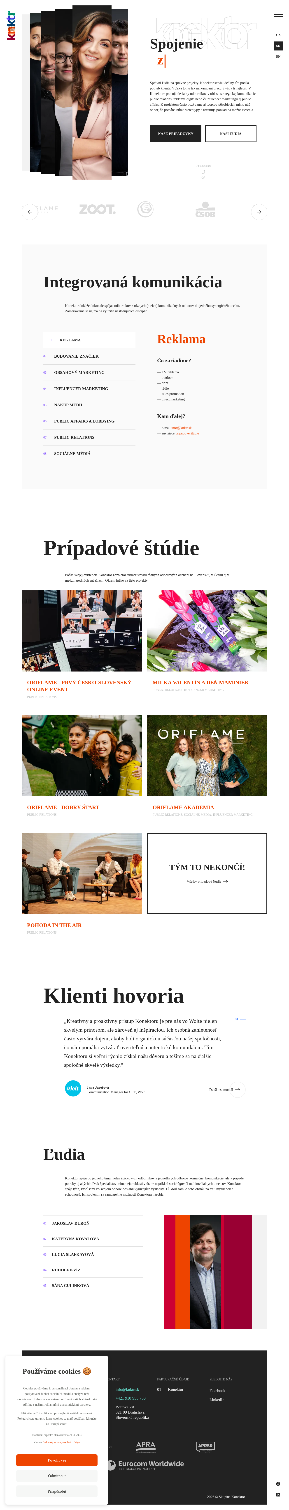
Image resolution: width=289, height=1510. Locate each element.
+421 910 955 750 (131, 1398)
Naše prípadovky (175, 134)
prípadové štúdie (187, 433)
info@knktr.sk (181, 428)
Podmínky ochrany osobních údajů (61, 1442)
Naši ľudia (231, 134)
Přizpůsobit (57, 1491)
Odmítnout (57, 1475)
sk (278, 46)
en (278, 56)
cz (278, 35)
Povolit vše (57, 1460)
